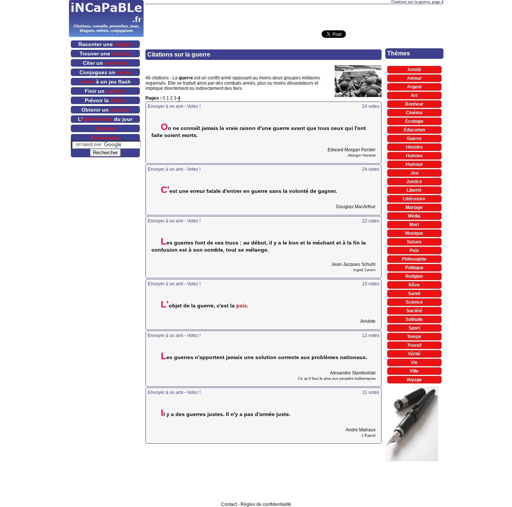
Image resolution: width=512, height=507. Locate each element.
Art (414, 95)
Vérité (414, 353)
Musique (414, 233)
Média (414, 216)
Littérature (414, 198)
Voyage (414, 379)
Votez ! (194, 106)
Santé (414, 293)
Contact (229, 504)
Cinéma (414, 112)
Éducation (414, 130)
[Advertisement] (294, 15)
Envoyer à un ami (165, 106)
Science (414, 302)
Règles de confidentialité (266, 504)
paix (241, 306)
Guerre (414, 138)
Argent (414, 86)
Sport (414, 328)
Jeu (414, 173)
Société (414, 310)
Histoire (414, 147)
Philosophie (414, 259)
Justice (414, 181)
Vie (414, 362)
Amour (414, 78)
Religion (414, 276)
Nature (414, 242)
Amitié (414, 69)
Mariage (414, 207)
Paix (414, 250)
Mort (414, 224)
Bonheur (414, 104)
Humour (414, 164)
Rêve (414, 285)
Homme (414, 155)
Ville (414, 371)
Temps (414, 336)
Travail (414, 345)
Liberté (414, 190)
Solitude (414, 319)
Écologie (414, 121)
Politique (414, 267)
